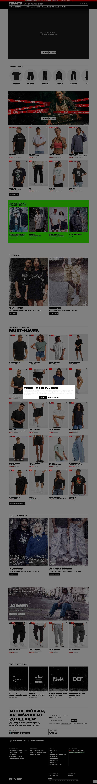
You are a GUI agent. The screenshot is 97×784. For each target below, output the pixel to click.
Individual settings (53, 397)
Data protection (27, 394)
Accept (42, 397)
